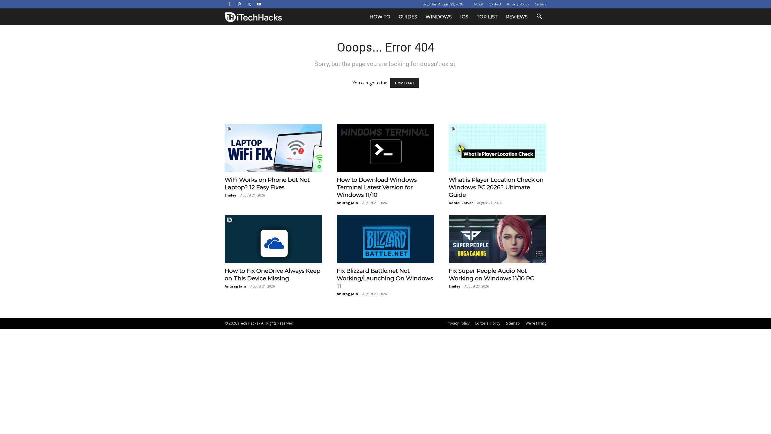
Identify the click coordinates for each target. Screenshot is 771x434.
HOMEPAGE (404, 83)
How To (380, 17)
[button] (539, 17)
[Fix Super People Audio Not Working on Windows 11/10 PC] (497, 239)
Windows (439, 17)
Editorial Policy (487, 323)
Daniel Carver (461, 202)
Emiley (230, 195)
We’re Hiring (536, 323)
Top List (487, 17)
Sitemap (513, 323)
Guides (408, 17)
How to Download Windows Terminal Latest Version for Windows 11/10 (377, 187)
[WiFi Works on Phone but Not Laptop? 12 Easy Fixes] (273, 148)
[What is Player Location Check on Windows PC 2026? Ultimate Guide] (497, 148)
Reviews (517, 17)
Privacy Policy (518, 4)
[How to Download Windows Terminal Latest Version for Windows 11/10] (385, 148)
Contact (495, 4)
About (478, 4)
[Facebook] (229, 4)
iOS (464, 17)
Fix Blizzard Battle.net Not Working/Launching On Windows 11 (385, 278)
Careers (540, 4)
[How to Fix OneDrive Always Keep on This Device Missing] (273, 239)
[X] (249, 4)
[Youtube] (259, 4)
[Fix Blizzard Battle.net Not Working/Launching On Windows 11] (385, 239)
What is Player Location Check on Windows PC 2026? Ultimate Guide (496, 187)
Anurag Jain (347, 202)
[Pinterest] (239, 4)
